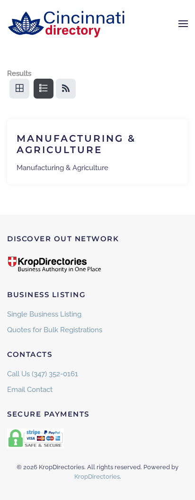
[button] (183, 23)
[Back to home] (66, 23)
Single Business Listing (44, 314)
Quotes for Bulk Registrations (54, 330)
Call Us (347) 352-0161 (42, 374)
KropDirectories (97, 476)
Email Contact (30, 389)
